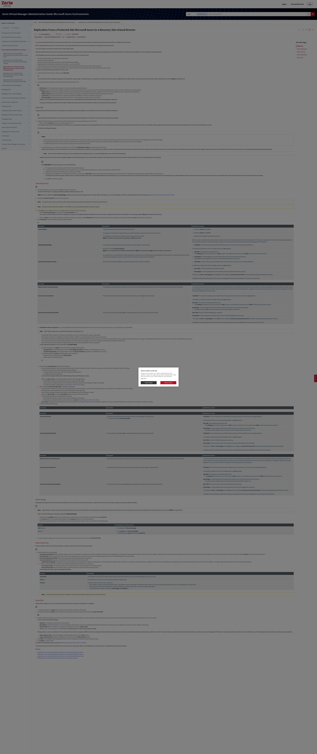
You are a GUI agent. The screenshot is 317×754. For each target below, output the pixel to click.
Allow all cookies (168, 382)
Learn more (143, 378)
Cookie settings (148, 382)
